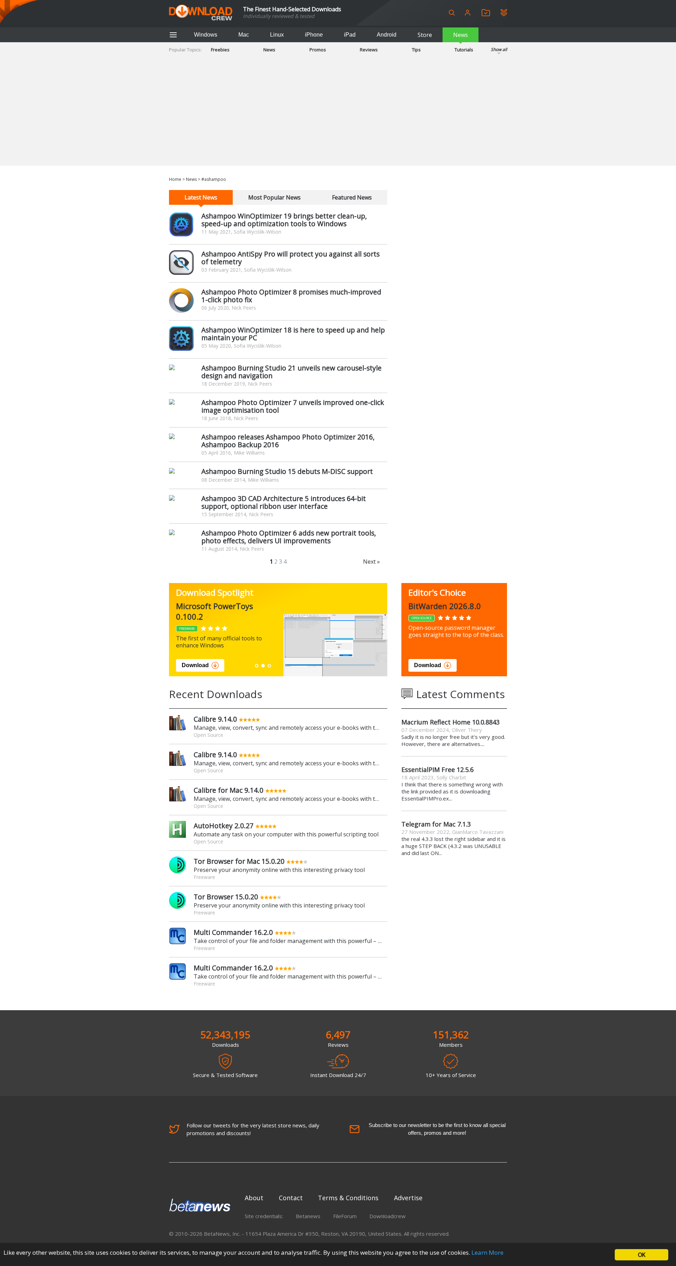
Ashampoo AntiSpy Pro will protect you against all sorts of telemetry (290, 257)
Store (425, 35)
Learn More (487, 1252)
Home (175, 179)
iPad (350, 35)
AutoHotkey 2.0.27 (224, 825)
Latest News (200, 197)
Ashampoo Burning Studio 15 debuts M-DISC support (287, 471)
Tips (416, 49)
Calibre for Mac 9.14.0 (228, 790)
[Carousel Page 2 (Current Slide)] (263, 665)
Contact (291, 1198)
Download (195, 665)
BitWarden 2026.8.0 (444, 606)
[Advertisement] (338, 116)
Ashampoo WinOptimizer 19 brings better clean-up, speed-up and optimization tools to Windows (284, 219)
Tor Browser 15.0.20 (226, 896)
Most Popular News (274, 197)
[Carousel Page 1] (256, 665)
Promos (317, 49)
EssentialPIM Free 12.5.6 (437, 769)
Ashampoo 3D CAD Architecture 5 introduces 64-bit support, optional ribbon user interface (283, 502)
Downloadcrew (387, 1216)
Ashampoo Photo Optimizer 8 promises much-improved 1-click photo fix (291, 295)
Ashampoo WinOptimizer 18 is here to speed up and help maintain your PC (293, 333)
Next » (371, 561)
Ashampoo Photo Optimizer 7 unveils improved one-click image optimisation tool (292, 406)
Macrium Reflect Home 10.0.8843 (450, 722)
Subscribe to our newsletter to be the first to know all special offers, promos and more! (437, 1129)
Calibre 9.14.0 (215, 719)
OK (641, 1255)
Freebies (220, 49)
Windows (205, 35)
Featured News (352, 197)
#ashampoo (213, 179)
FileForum (345, 1216)
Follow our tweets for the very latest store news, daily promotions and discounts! (253, 1129)
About (254, 1198)
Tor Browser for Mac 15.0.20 (239, 861)
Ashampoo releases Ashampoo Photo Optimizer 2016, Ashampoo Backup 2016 (288, 440)
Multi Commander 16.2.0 (233, 932)
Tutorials (464, 49)
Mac (243, 35)
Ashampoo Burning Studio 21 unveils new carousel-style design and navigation (291, 371)
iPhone (314, 35)
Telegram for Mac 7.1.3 (436, 824)
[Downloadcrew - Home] (200, 13)
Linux (277, 35)
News (460, 35)
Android (386, 35)
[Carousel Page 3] (269, 665)
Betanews (308, 1216)
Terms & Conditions (348, 1198)
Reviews (369, 49)
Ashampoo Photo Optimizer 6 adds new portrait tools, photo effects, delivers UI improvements (288, 536)
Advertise (408, 1198)
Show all (499, 49)
